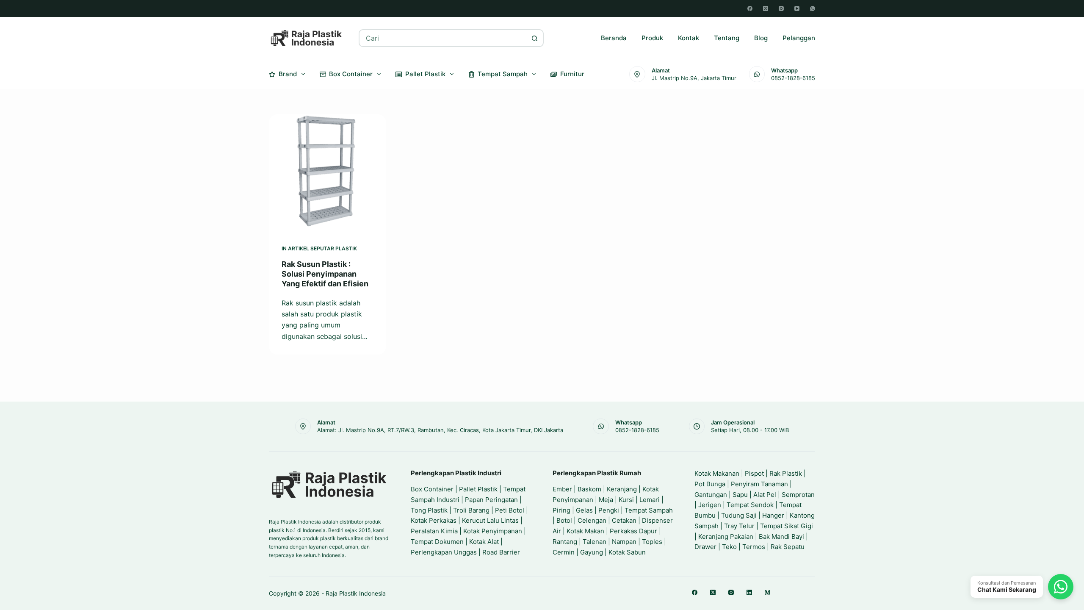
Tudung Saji (739, 515)
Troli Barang (471, 510)
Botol (564, 520)
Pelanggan (799, 38)
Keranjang (622, 489)
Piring (561, 510)
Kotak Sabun (627, 552)
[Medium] (767, 592)
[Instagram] (781, 8)
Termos (753, 547)
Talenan (594, 542)
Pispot (754, 473)
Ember (562, 489)
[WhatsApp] (812, 8)
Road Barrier (501, 552)
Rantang (565, 542)
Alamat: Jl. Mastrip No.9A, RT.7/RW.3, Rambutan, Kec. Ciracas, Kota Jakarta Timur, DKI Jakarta (440, 430)
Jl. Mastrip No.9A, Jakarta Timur (694, 78)
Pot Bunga (709, 484)
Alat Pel (764, 495)
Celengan (592, 520)
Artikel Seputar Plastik (322, 248)
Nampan (624, 542)
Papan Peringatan (491, 500)
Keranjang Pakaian (725, 536)
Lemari (649, 500)
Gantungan (710, 495)
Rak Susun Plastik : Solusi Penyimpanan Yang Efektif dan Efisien (325, 274)
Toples (652, 542)
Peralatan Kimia (434, 531)
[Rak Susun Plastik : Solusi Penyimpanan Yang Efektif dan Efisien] (327, 173)
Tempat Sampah (503, 74)
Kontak (688, 38)
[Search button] (535, 38)
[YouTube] (796, 8)
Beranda (614, 38)
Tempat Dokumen (437, 542)
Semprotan (798, 495)
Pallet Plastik (425, 74)
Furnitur (572, 74)
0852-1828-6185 (793, 78)
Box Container (351, 74)
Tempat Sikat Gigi (786, 526)
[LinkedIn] (749, 592)
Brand (288, 74)
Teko (729, 547)
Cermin (564, 552)
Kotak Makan (585, 531)
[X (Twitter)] (765, 8)
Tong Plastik (429, 510)
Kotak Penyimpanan (492, 531)
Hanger (773, 515)
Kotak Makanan (716, 473)
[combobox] (443, 38)
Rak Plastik (785, 473)
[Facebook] (749, 8)
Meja (606, 500)
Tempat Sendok (750, 505)
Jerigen (709, 505)
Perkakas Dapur (633, 531)
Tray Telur (739, 526)
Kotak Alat (484, 542)
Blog (761, 38)
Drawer (705, 547)
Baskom (589, 489)
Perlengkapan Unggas (444, 552)
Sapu (740, 495)
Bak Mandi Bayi (781, 536)
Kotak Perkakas (433, 520)
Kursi (626, 500)
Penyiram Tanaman (759, 484)
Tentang (726, 38)
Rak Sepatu (788, 547)
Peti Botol (509, 510)
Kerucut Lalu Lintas (490, 520)
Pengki (608, 510)
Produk (652, 38)
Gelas (584, 510)
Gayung (591, 552)
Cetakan (624, 520)
